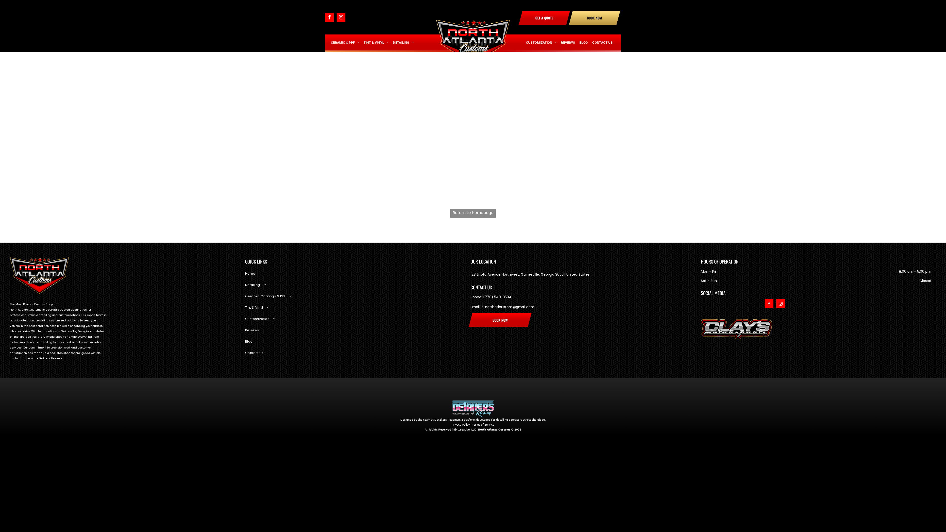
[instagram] (341, 18)
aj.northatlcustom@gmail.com (507, 306)
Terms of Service (483, 411)
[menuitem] (345, 43)
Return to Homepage (473, 213)
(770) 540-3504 (497, 297)
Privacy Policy (461, 411)
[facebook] (329, 18)
